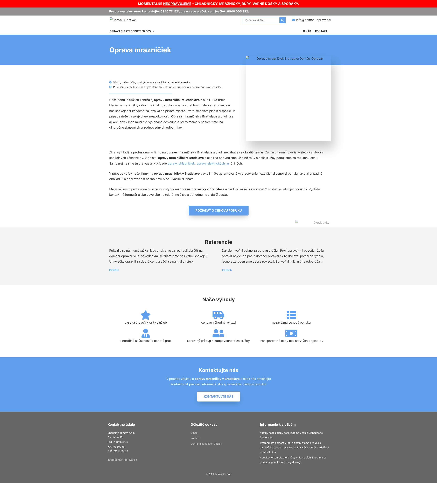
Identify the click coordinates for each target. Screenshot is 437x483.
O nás (307, 31)
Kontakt (321, 31)
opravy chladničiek (181, 163)
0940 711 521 (169, 11)
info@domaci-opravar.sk (313, 20)
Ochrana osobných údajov (206, 443)
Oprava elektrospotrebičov (130, 31)
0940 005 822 (237, 11)
